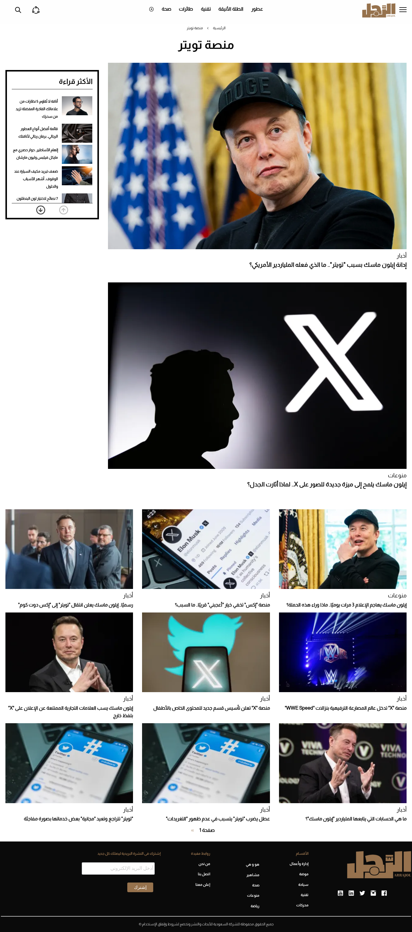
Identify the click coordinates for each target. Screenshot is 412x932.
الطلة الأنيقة (230, 8)
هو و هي (252, 864)
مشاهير (252, 875)
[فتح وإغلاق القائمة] (403, 10)
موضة (304, 874)
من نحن (204, 864)
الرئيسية (219, 28)
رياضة (255, 906)
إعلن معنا (202, 885)
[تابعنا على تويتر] (362, 893)
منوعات (397, 475)
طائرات (186, 8)
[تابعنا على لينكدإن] (351, 893)
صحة (166, 8)
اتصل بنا (204, 874)
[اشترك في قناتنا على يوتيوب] (340, 893)
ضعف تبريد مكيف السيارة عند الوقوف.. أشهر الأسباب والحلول (36, 179)
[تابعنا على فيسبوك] (384, 893)
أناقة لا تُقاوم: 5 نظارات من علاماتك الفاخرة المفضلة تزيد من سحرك (37, 109)
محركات (302, 905)
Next (41, 210)
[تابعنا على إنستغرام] (373, 893)
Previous (63, 210)
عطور (257, 8)
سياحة (303, 885)
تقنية (206, 8)
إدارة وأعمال (299, 864)
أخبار (402, 256)
